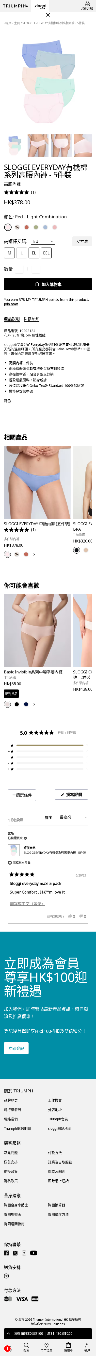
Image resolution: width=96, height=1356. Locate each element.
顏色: (35, 217)
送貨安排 (11, 1162)
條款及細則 (56, 1171)
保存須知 (31, 318)
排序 (49, 817)
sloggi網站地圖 (59, 1128)
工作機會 (55, 1100)
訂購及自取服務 (60, 1162)
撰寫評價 (76, 796)
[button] (20, 192)
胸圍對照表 (12, 1214)
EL (34, 253)
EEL (46, 253)
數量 (8, 269)
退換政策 (11, 1171)
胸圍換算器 (56, 1205)
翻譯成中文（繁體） (27, 903)
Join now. (11, 304)
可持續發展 (12, 1109)
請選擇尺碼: (15, 241)
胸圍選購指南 (14, 1223)
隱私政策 (11, 1180)
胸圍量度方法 (58, 1214)
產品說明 (12, 318)
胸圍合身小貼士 (16, 1205)
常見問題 (11, 1152)
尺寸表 (82, 241)
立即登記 (16, 1048)
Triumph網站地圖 (17, 1128)
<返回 (8, 23)
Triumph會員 (58, 1119)
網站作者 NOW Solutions (48, 1324)
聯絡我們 (11, 1119)
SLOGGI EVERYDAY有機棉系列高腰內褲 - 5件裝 (55, 853)
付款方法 (55, 1152)
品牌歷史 (11, 1100)
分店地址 (55, 1109)
